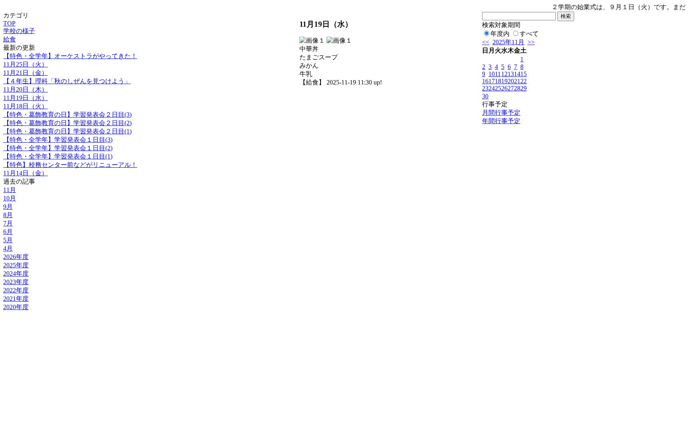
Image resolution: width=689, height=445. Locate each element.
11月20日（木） (25, 89)
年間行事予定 (501, 121)
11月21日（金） (25, 72)
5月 (8, 240)
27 (511, 88)
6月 (8, 231)
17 (491, 81)
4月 (8, 248)
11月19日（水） (25, 97)
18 (498, 81)
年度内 (500, 33)
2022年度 (16, 290)
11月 (9, 189)
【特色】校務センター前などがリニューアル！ (70, 164)
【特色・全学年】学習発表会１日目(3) (57, 139)
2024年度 (16, 273)
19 (504, 81)
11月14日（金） (25, 173)
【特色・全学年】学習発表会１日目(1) (57, 156)
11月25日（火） (25, 64)
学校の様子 (19, 30)
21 (517, 81)
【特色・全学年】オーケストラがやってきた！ (70, 56)
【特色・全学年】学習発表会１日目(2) (57, 148)
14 (517, 74)
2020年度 (16, 307)
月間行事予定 (501, 112)
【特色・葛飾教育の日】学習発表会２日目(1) (67, 131)
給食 (9, 39)
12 (504, 74)
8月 (8, 215)
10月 (9, 198)
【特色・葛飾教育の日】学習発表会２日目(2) (67, 123)
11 (498, 74)
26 (504, 88)
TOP (9, 23)
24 (491, 88)
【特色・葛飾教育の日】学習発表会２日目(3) (67, 114)
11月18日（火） (25, 106)
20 (511, 81)
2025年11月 (508, 42)
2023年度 (16, 281)
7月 (8, 223)
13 (511, 74)
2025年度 (16, 265)
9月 (8, 206)
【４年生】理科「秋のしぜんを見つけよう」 (67, 81)
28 (517, 88)
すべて (529, 33)
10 (491, 74)
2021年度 (16, 298)
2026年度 (16, 256)
